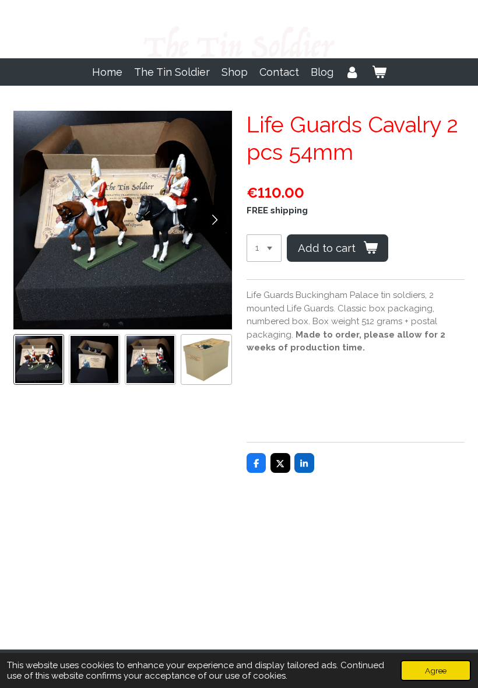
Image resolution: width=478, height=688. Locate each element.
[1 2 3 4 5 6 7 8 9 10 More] (264, 248)
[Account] (352, 72)
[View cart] (378, 72)
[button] (39, 359)
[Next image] (214, 219)
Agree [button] (436, 670)
